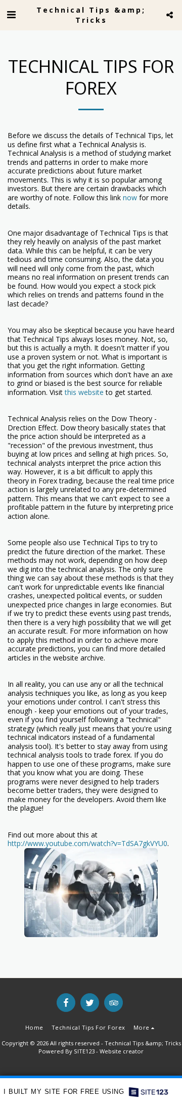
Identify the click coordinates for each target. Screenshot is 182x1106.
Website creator (122, 1051)
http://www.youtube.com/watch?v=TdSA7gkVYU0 (87, 843)
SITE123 (84, 1051)
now (130, 197)
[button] (11, 14)
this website (84, 392)
